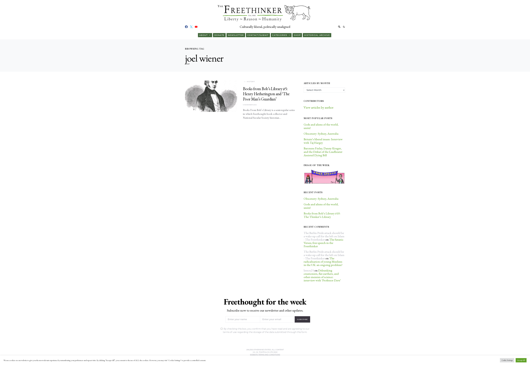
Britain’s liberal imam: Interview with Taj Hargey (323, 141)
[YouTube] (196, 26)
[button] (344, 27)
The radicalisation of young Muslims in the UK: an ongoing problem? (323, 261)
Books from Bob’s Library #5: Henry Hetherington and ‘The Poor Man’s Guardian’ (266, 94)
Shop (297, 35)
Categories (279, 35)
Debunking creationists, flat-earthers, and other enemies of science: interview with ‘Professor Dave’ (322, 275)
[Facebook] (186, 26)
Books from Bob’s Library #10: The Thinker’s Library (322, 215)
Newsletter (236, 35)
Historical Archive (317, 35)
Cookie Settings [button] (507, 360)
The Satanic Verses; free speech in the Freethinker (323, 243)
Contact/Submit (258, 35)
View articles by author (318, 107)
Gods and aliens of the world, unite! (321, 126)
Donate (219, 35)
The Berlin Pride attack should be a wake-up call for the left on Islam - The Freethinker (324, 236)
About (203, 35)
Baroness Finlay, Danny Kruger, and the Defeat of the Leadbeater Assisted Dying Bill (323, 151)
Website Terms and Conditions (265, 355)
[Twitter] (191, 26)
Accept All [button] (521, 360)
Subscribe (302, 319)
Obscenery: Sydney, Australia (321, 134)
